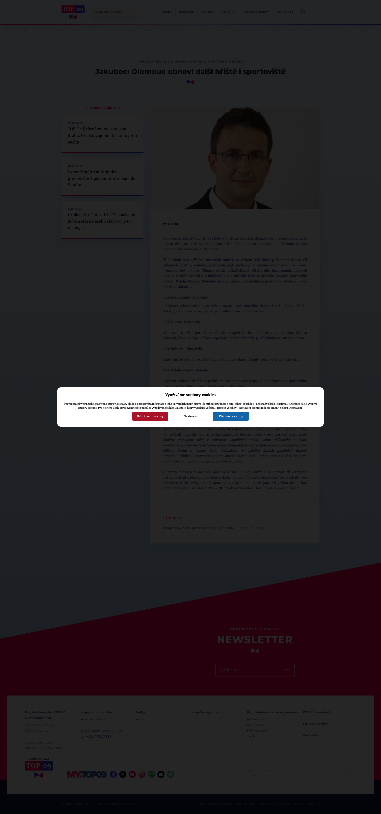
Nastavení (190, 416)
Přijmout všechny (231, 416)
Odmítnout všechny (150, 416)
